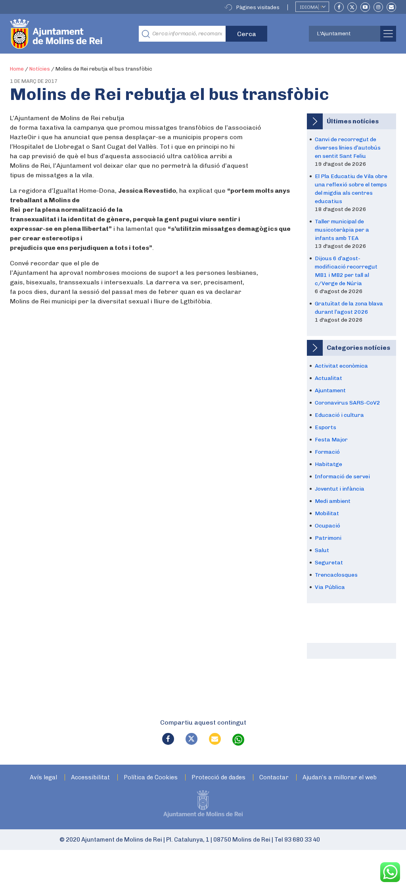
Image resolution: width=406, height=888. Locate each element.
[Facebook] (339, 7)
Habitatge (328, 464)
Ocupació (327, 525)
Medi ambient (332, 501)
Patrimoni (328, 538)
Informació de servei (342, 476)
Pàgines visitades (258, 7)
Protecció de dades (218, 778)
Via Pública (330, 587)
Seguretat (329, 562)
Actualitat (328, 378)
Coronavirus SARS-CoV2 (347, 402)
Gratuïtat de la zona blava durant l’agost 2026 (349, 307)
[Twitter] (352, 7)
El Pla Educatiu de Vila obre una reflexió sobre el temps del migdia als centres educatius (351, 189)
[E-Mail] (391, 7)
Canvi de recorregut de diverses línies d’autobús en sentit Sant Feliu (348, 147)
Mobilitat (327, 513)
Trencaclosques (336, 575)
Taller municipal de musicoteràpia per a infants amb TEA (342, 230)
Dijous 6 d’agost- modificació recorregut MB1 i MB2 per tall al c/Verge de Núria (346, 271)
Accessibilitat (90, 778)
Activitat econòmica (341, 365)
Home (17, 69)
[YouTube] (365, 7)
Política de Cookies (151, 778)
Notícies (39, 69)
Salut (322, 550)
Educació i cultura (339, 415)
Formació (327, 452)
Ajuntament (330, 390)
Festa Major (331, 439)
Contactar (274, 778)
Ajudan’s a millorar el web (340, 778)
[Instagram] (378, 7)
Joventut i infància (339, 488)
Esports (325, 427)
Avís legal (43, 778)
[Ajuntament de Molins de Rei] (85, 34)
